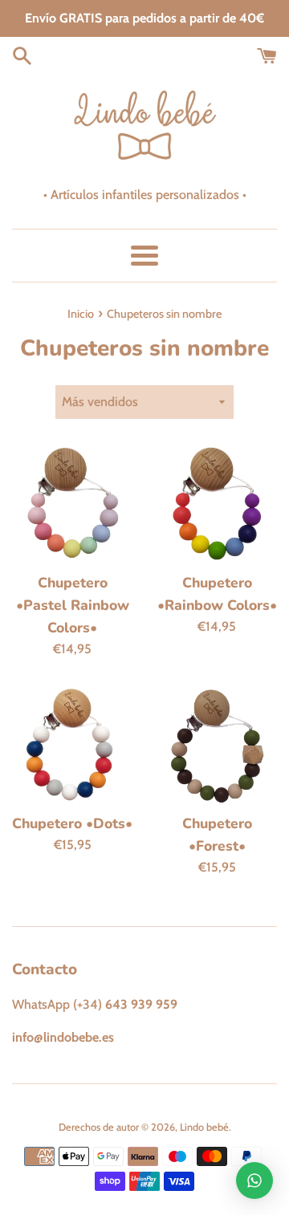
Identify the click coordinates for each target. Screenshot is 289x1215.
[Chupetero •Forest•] (217, 744)
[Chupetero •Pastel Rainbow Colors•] (72, 503)
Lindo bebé (204, 1127)
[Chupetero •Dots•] (72, 744)
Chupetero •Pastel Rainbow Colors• (72, 605)
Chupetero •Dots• (72, 823)
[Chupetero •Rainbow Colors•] (217, 503)
